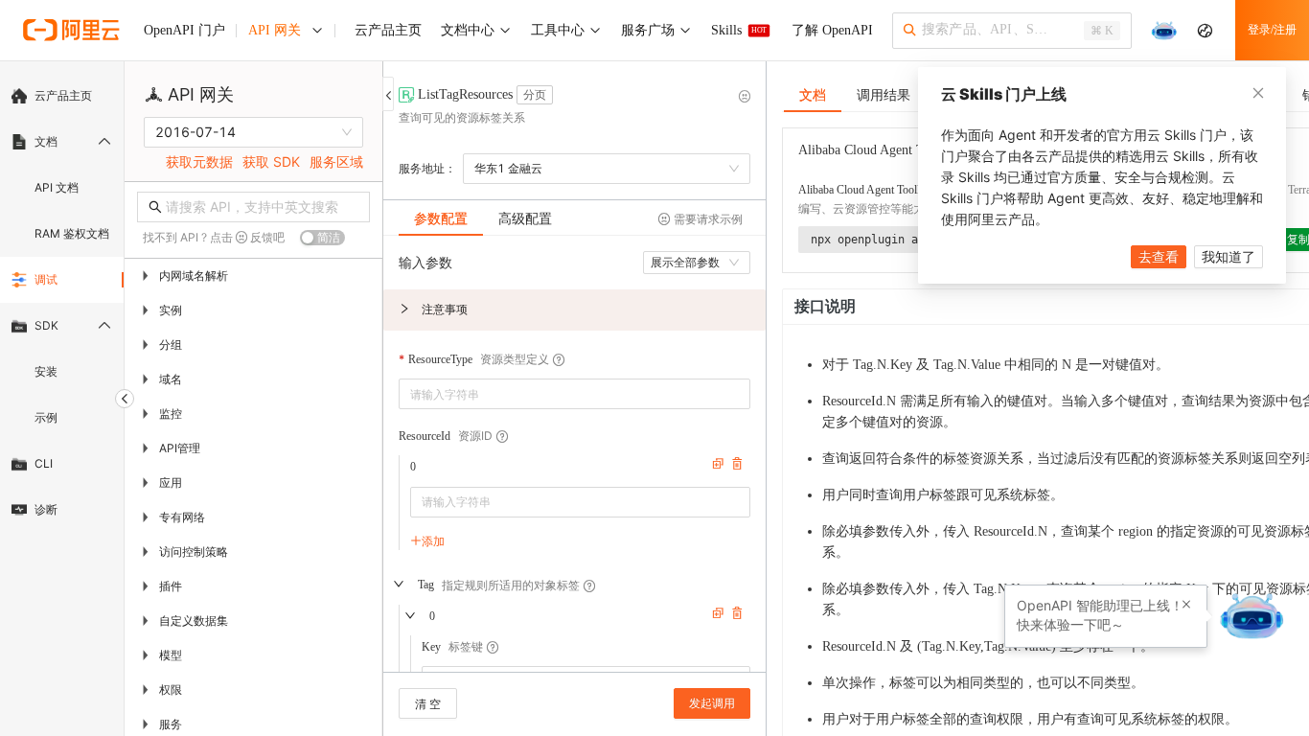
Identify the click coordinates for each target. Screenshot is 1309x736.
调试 (45, 279)
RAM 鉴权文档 (71, 233)
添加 (433, 541)
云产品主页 (63, 95)
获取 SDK (271, 161)
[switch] (322, 237)
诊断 (45, 509)
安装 (45, 371)
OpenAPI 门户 (184, 30)
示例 (45, 417)
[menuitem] (62, 96)
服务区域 (336, 161)
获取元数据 (199, 161)
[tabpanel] (574, 463)
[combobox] (561, 393)
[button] (574, 310)
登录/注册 (1272, 29)
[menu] (62, 303)
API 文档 (56, 187)
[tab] (441, 218)
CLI (43, 463)
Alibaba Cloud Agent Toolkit (863, 189)
